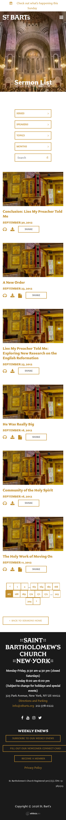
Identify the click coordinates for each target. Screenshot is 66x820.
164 (41, 586)
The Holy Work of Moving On (27, 556)
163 (34, 586)
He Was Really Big (18, 424)
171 (38, 594)
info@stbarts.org (23, 705)
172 (46, 594)
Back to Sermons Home (26, 620)
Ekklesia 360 (33, 813)
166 (56, 586)
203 (57, 594)
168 (17, 594)
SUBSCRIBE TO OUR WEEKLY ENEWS (33, 738)
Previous (10, 586)
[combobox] (33, 113)
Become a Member (33, 758)
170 (31, 594)
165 (49, 586)
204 (29, 601)
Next (36, 601)
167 (9, 594)
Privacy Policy (33, 767)
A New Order (14, 282)
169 (24, 594)
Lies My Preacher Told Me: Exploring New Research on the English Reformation (30, 353)
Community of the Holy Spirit (28, 490)
